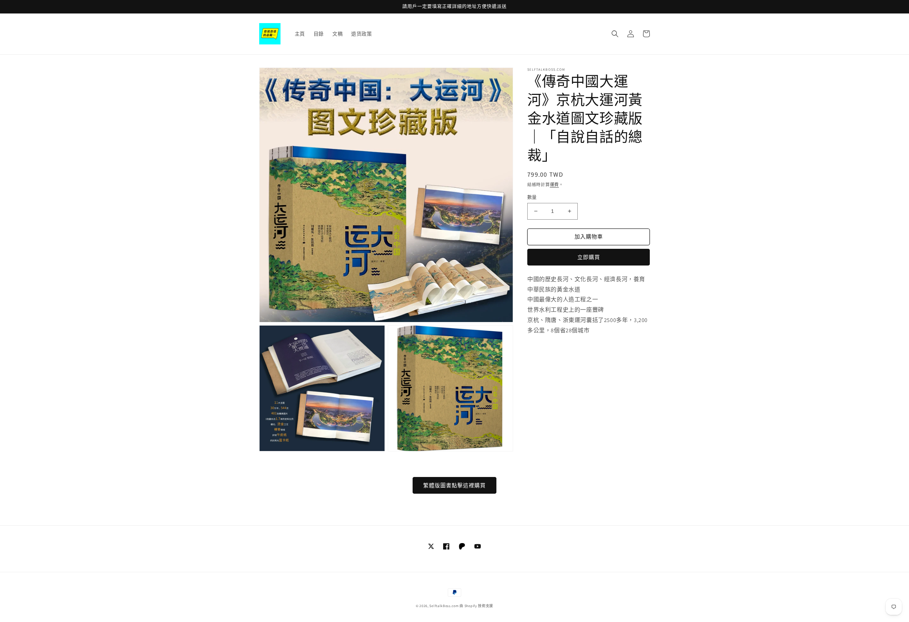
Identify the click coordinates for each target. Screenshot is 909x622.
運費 (554, 184)
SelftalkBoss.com (443, 606)
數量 (532, 197)
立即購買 (588, 257)
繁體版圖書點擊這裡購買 (454, 485)
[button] (615, 34)
